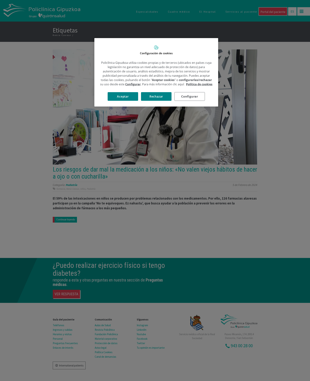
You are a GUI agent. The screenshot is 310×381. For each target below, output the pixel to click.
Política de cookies (199, 84)
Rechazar (156, 96)
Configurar (189, 96)
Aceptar (123, 96)
